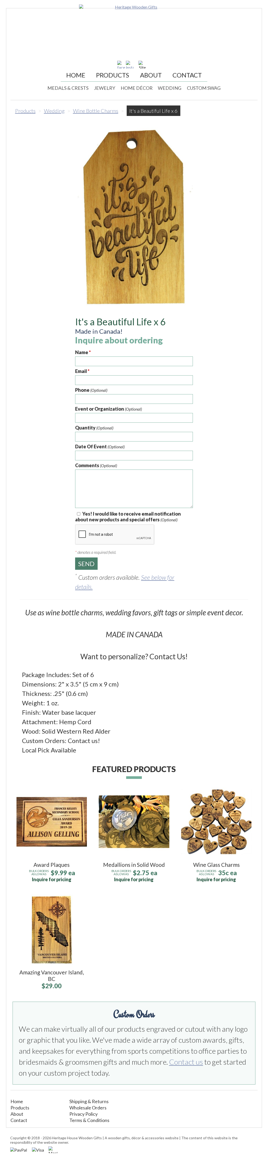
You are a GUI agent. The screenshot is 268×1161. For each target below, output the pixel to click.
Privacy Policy (83, 1114)
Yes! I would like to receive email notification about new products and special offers (128, 516)
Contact (187, 75)
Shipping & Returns (89, 1101)
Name (83, 352)
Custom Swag (204, 88)
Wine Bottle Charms (95, 111)
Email (82, 371)
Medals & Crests (67, 88)
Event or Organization (108, 409)
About (151, 75)
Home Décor (137, 88)
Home (75, 75)
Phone (91, 390)
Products (112, 75)
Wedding (169, 88)
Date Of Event (100, 446)
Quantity (94, 428)
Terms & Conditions (89, 1120)
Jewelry (104, 88)
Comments (96, 465)
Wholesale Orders (88, 1107)
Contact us (186, 1061)
